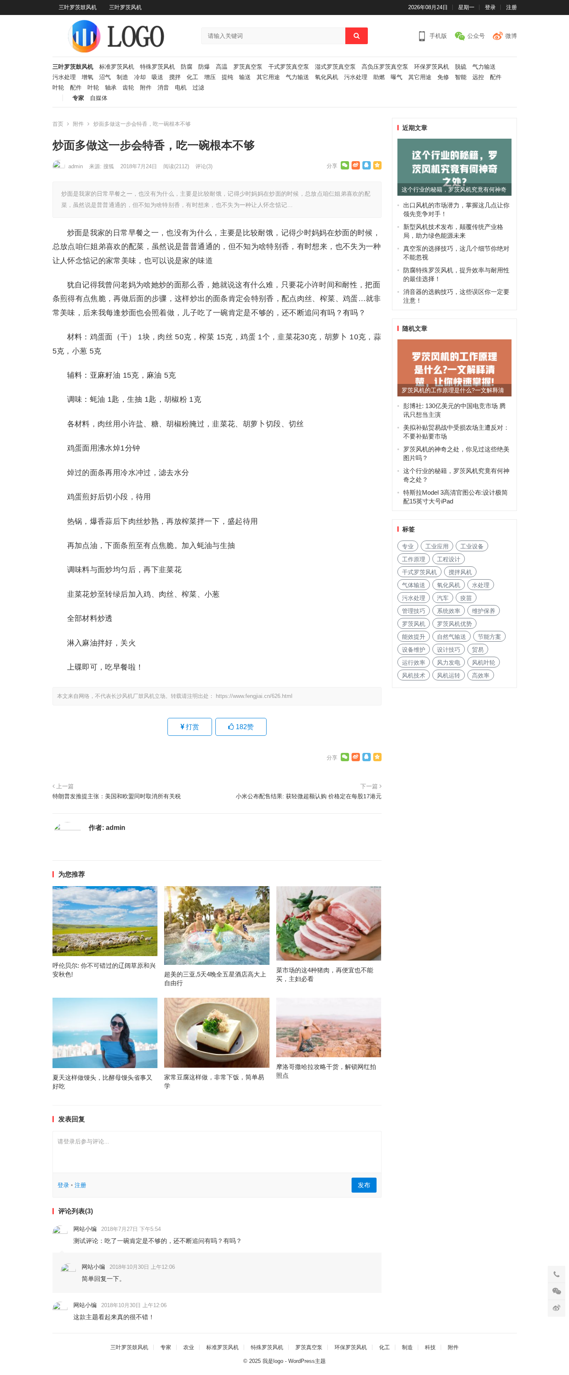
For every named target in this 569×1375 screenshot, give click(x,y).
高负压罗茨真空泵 (385, 67)
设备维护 (413, 649)
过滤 (198, 88)
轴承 (111, 88)
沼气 (105, 77)
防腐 (186, 67)
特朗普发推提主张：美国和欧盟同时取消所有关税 (116, 796)
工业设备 (472, 546)
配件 (496, 77)
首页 (57, 124)
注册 (511, 7)
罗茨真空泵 (247, 67)
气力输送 (484, 67)
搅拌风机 (460, 572)
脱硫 (461, 67)
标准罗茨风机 (116, 67)
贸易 (478, 649)
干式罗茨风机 (419, 572)
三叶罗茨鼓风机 (78, 7)
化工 (192, 77)
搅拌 (175, 77)
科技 (430, 1347)
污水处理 (64, 77)
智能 (461, 77)
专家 (78, 98)
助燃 (379, 77)
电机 (181, 88)
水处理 (480, 585)
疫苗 (466, 598)
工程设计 (448, 559)
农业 (188, 1347)
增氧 (87, 77)
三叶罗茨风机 (125, 7)
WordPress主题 (307, 1361)
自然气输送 (451, 636)
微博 (511, 35)
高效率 (480, 675)
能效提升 (413, 636)
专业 (408, 546)
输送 (245, 77)
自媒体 (98, 98)
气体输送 (413, 585)
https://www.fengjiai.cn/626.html (254, 696)
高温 (221, 67)
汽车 (443, 598)
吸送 (157, 77)
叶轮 (58, 88)
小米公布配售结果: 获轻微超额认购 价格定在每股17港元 (309, 796)
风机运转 (448, 675)
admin (75, 166)
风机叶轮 (483, 662)
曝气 (396, 77)
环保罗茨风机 (431, 67)
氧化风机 (326, 77)
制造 (122, 77)
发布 (364, 1184)
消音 (163, 88)
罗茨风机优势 (454, 623)
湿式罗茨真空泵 (335, 67)
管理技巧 (413, 611)
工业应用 (437, 546)
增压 (210, 77)
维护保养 (483, 611)
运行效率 (413, 662)
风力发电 (448, 662)
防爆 (204, 67)
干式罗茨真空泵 (288, 67)
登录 (490, 7)
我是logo (272, 1361)
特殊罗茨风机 (157, 67)
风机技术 (413, 675)
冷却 (140, 77)
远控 (478, 77)
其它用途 (268, 77)
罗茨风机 (413, 623)
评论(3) (203, 166)
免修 (443, 77)
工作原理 (413, 559)
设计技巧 (448, 649)
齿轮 (128, 88)
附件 (146, 88)
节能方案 (489, 636)
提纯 (227, 77)
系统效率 (448, 611)
